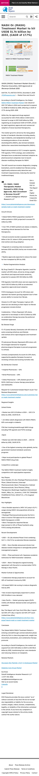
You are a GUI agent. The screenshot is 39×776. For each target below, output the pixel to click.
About (11, 765)
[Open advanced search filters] (31, 17)
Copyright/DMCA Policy (10, 773)
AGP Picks (4, 3)
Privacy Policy (25, 773)
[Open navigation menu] (3, 16)
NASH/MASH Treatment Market (12, 103)
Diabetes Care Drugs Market (11, 668)
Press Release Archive (22, 765)
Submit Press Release (12, 769)
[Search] (27, 17)
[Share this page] (36, 16)
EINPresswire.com (8, 95)
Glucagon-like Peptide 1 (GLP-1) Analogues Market (19, 663)
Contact (34, 773)
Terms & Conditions (28, 769)
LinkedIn (4, 684)
